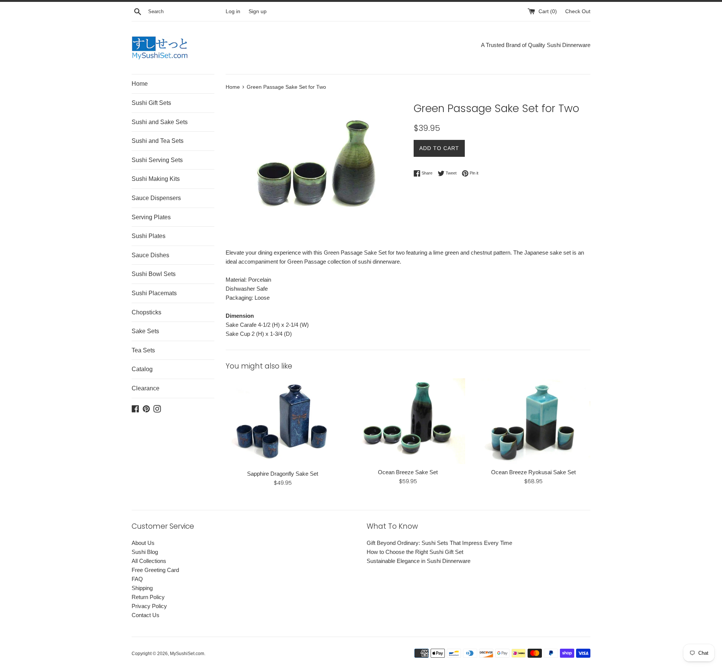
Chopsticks (146, 312)
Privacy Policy (149, 606)
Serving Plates (151, 217)
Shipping (142, 588)
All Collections (149, 561)
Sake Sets (145, 331)
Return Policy (148, 597)
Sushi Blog (145, 552)
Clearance (145, 388)
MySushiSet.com (187, 653)
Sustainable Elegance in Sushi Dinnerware (418, 561)
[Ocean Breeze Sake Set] (408, 421)
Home (140, 83)
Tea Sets (143, 350)
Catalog (142, 369)
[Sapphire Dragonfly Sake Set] (283, 422)
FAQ (137, 579)
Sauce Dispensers (156, 198)
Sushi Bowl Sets (154, 274)
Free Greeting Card (155, 570)
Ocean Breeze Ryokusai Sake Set (533, 472)
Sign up (258, 11)
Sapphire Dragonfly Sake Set (282, 473)
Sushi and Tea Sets (158, 141)
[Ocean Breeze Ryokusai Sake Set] (533, 421)
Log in (233, 11)
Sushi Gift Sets (151, 103)
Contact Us (145, 615)
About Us (143, 543)
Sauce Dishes (150, 255)
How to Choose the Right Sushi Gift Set (415, 552)
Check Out (577, 11)
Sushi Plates (148, 236)
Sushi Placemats (154, 293)
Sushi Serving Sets (157, 160)
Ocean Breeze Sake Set (408, 472)
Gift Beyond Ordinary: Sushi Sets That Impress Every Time (439, 543)
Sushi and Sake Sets (160, 122)
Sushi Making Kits (156, 179)
